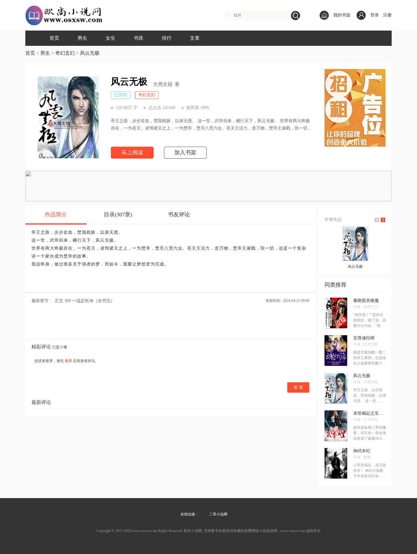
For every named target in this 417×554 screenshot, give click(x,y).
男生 (82, 38)
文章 (195, 38)
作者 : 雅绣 (362, 457)
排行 (167, 38)
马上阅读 (132, 152)
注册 (387, 15)
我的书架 (341, 15)
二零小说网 (218, 514)
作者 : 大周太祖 (365, 382)
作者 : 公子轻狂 (365, 419)
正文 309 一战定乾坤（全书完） (85, 301)
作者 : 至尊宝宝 (365, 307)
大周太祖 (162, 84)
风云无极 (90, 53)
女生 (110, 38)
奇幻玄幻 (65, 53)
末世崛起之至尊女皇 (369, 413)
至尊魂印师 (364, 338)
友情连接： (189, 514)
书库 (138, 38)
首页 (54, 38)
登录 (374, 15)
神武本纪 (361, 451)
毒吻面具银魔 (366, 301)
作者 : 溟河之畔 (365, 344)
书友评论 (179, 214)
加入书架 (185, 152)
